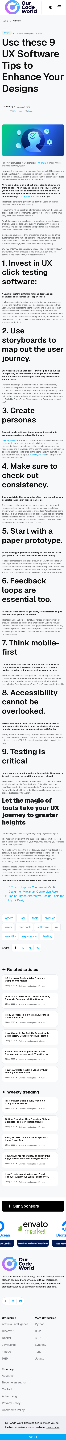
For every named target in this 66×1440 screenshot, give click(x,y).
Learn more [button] (52, 1427)
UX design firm (27, 196)
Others (7, 33)
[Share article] (37, 948)
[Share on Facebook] (15, 948)
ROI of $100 (42, 163)
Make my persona (38, 455)
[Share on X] (22, 948)
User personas (8, 440)
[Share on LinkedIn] (30, 948)
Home (5, 21)
